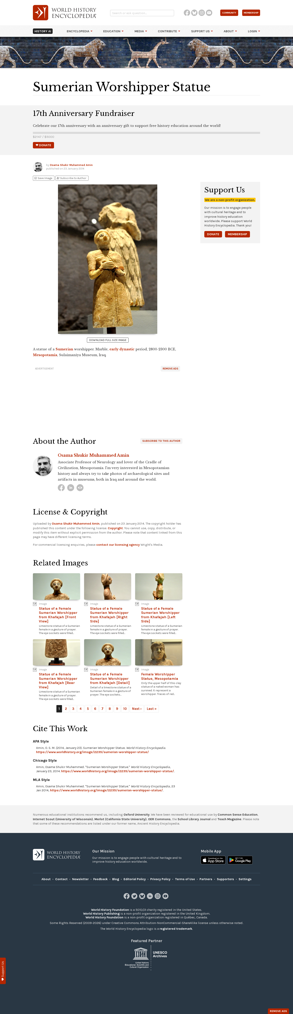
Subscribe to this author (161, 441)
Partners (206, 879)
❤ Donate (43, 145)
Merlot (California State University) (120, 819)
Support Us (200, 31)
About (229, 31)
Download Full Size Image (107, 340)
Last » (152, 709)
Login (252, 31)
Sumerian (64, 349)
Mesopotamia (45, 355)
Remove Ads (170, 368)
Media (139, 31)
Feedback (100, 879)
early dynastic (122, 349)
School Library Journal (194, 819)
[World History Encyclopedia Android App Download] (240, 860)
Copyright (115, 528)
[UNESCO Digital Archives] (146, 957)
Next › (137, 709)
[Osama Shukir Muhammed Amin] (61, 487)
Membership (237, 234)
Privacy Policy (160, 879)
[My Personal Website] (80, 487)
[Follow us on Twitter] (134, 898)
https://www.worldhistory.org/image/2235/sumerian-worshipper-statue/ (92, 752)
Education (111, 31)
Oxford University (136, 814)
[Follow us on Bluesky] (142, 898)
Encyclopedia (78, 31)
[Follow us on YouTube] (165, 898)
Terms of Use (185, 879)
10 (125, 709)
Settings (245, 879)
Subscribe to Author (71, 178)
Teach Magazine (229, 819)
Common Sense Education (238, 814)
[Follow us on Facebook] (127, 898)
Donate (213, 234)
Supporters (225, 879)
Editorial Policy (135, 879)
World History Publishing (101, 913)
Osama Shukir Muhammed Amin (71, 165)
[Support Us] (3, 971)
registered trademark (176, 929)
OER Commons (159, 819)
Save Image (43, 178)
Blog (115, 879)
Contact (61, 879)
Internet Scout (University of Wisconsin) (63, 819)
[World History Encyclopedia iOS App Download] (213, 860)
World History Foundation (110, 910)
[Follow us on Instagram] (158, 898)
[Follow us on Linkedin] (150, 898)
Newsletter (80, 879)
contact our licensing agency (118, 545)
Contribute (167, 31)
